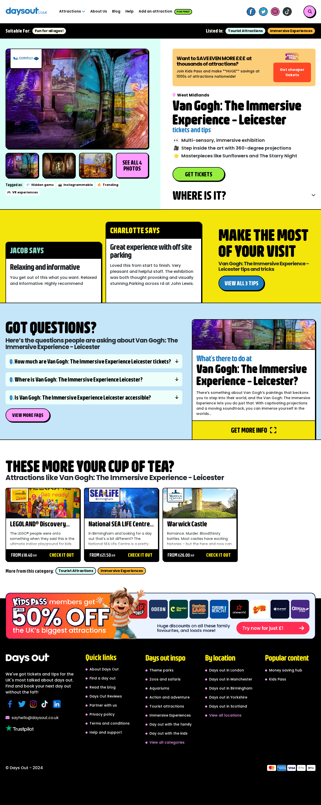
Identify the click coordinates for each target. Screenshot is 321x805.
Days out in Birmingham (230, 688)
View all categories (167, 742)
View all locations (225, 715)
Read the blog (103, 687)
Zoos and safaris (165, 679)
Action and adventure (169, 697)
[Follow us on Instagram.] (34, 704)
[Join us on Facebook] (251, 11)
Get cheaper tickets (292, 72)
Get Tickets (198, 174)
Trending (107, 185)
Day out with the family (170, 724)
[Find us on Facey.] (11, 704)
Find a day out (103, 678)
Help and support (106, 732)
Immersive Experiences (291, 30)
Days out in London (226, 670)
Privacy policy (102, 714)
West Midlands (193, 95)
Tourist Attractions (245, 30)
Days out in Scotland (228, 706)
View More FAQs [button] (27, 415)
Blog (116, 11)
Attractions (70, 11)
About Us (98, 11)
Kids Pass (277, 679)
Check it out (61, 555)
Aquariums (159, 688)
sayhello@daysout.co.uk (35, 718)
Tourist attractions (166, 706)
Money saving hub (285, 670)
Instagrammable (75, 185)
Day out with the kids (168, 733)
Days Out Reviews (106, 696)
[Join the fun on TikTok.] (46, 704)
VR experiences (22, 192)
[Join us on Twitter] (263, 11)
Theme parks (161, 670)
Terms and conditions (110, 723)
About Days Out (104, 669)
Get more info (249, 430)
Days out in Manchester (230, 679)
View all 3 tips (241, 283)
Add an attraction (164, 11)
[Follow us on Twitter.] (23, 704)
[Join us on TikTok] (287, 11)
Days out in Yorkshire (228, 697)
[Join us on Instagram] (275, 11)
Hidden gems (40, 185)
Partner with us (103, 705)
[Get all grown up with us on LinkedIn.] (58, 704)
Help (129, 11)
